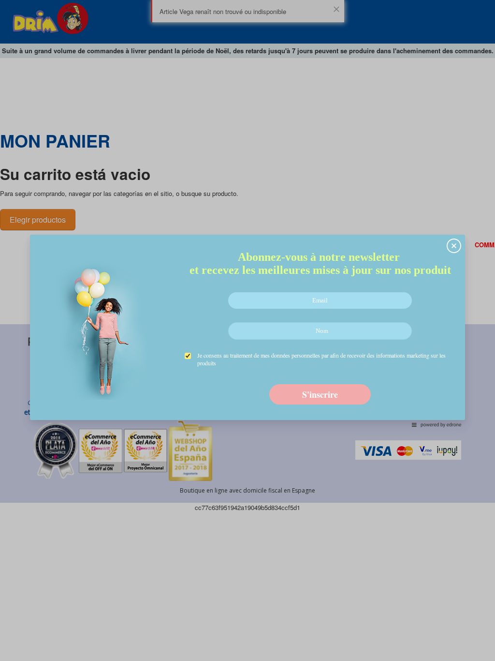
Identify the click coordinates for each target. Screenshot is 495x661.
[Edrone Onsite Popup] (247, 330)
